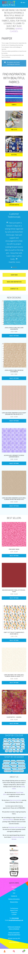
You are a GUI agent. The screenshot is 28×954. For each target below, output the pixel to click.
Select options (14, 335)
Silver (7, 748)
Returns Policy (14, 902)
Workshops (14, 180)
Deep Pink (6, 742)
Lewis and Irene (6, 767)
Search (14, 951)
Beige (5, 739)
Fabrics (14, 105)
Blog (14, 890)
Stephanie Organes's (17, 770)
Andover (13, 761)
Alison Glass (6, 761)
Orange (18, 745)
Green (10, 751)
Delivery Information (14, 899)
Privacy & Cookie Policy (14, 934)
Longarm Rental (14, 205)
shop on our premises (15, 800)
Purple (23, 745)
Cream (22, 739)
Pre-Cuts (14, 129)
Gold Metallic (17, 742)
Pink (21, 751)
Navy (13, 745)
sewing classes (16, 30)
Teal (6, 751)
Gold (11, 742)
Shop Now (14, 275)
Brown (13, 739)
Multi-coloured (7, 745)
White (18, 748)
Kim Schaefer (7, 770)
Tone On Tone (21, 767)
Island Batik (13, 764)
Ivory (23, 742)
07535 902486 (15, 918)
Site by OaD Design (14, 942)
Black (9, 739)
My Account (4, 951)
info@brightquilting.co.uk (16, 920)
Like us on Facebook (14, 929)
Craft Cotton (6, 764)
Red (4, 748)
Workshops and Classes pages (16, 827)
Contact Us (14, 289)
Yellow (22, 748)
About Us (14, 887)
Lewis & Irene (21, 764)
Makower (14, 767)
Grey (17, 751)
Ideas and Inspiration (14, 282)
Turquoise (13, 748)
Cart (14, 893)
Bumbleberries (20, 761)
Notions (14, 155)
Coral (17, 739)
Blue (14, 751)
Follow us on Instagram (14, 927)
